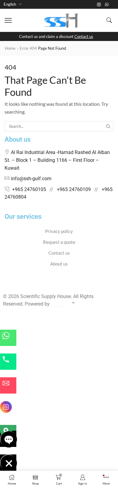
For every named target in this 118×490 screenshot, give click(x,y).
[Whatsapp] (107, 4)
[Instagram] (99, 4)
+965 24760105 (29, 189)
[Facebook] (4, 285)
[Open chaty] (8, 439)
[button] (8, 20)
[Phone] (8, 361)
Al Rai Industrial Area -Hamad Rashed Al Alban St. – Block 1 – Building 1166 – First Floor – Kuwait (57, 160)
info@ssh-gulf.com (31, 178)
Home (10, 48)
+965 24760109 (74, 189)
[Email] (8, 385)
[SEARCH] (108, 126)
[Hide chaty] (8, 462)
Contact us (83, 36)
